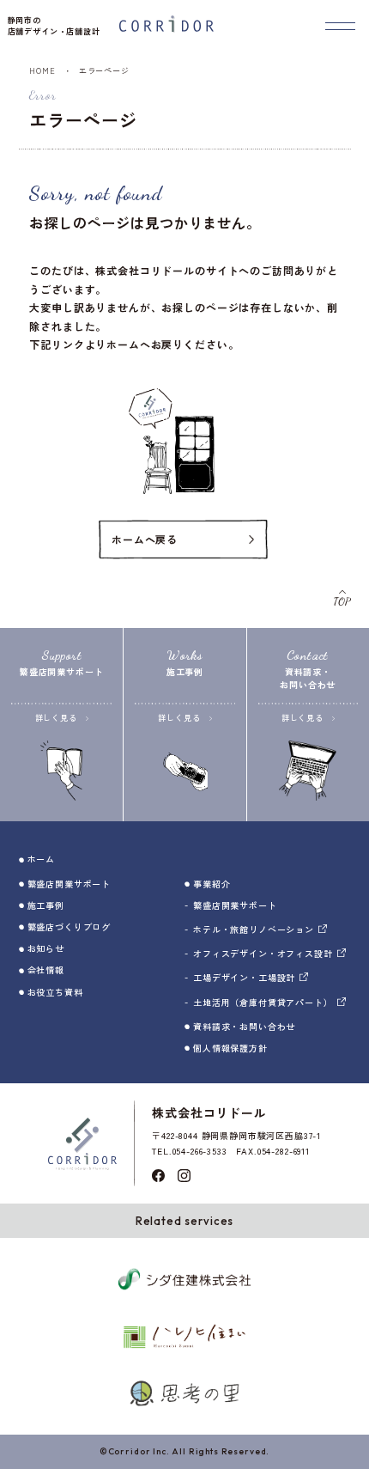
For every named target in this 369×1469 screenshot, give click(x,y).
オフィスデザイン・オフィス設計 (263, 953)
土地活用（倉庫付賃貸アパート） (263, 1002)
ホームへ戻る (145, 539)
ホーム (41, 858)
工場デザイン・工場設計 (244, 977)
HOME (42, 70)
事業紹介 (211, 883)
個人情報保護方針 (230, 1047)
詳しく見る (56, 717)
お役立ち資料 (55, 991)
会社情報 (45, 969)
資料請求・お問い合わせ (244, 1026)
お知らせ (45, 948)
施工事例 (45, 905)
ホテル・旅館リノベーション (253, 929)
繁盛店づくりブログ (69, 926)
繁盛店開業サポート (69, 883)
